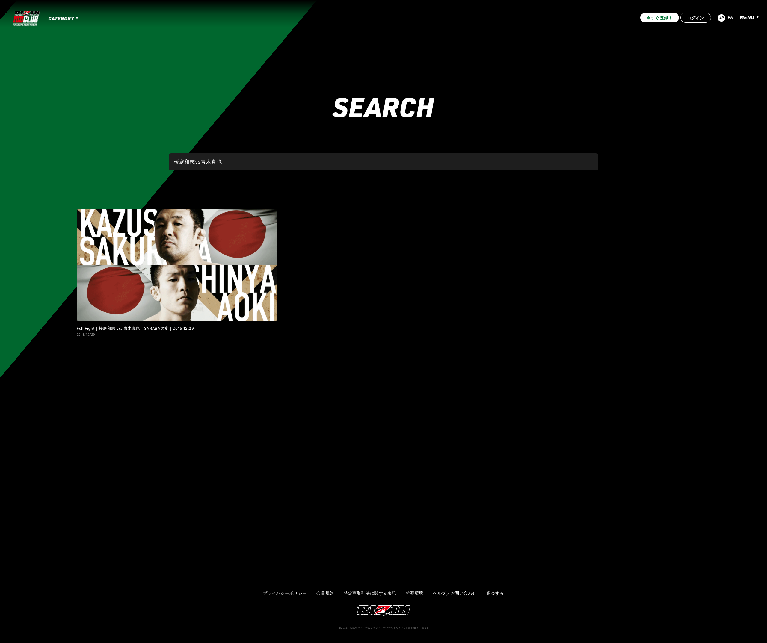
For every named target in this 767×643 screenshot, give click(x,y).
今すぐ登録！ (660, 17)
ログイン (695, 17)
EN (730, 17)
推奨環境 (414, 593)
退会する (495, 593)
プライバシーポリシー (285, 593)
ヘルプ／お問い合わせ (455, 593)
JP (721, 17)
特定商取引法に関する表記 (370, 593)
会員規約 (325, 593)
